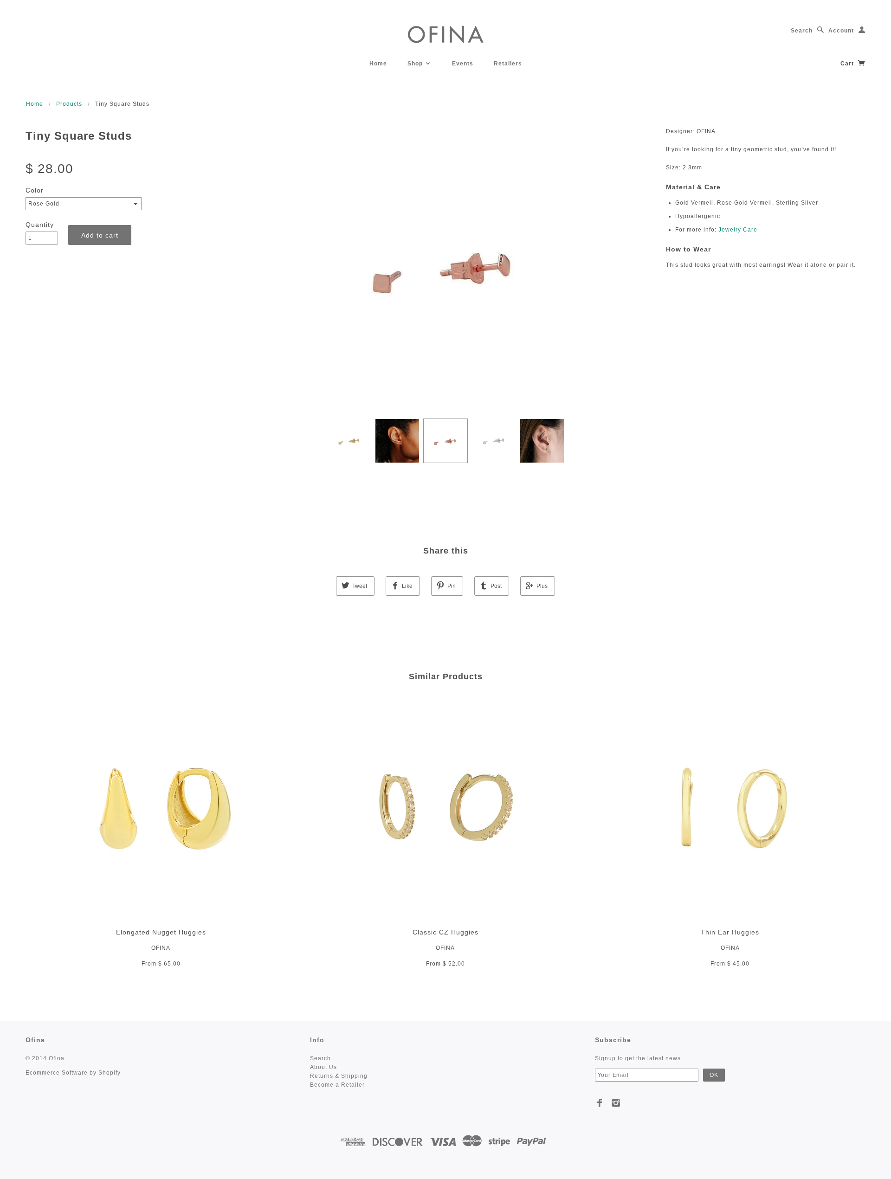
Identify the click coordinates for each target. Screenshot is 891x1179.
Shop (416, 63)
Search (802, 30)
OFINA (160, 948)
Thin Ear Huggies (730, 932)
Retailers (508, 63)
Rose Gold (43, 203)
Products (69, 104)
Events (462, 63)
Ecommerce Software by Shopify (73, 1072)
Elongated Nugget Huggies (161, 932)
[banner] (446, 33)
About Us (323, 1067)
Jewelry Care (737, 229)
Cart (848, 63)
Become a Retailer (337, 1085)
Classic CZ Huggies (445, 932)
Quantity (40, 224)
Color (35, 190)
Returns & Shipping (339, 1076)
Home (378, 63)
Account (841, 30)
